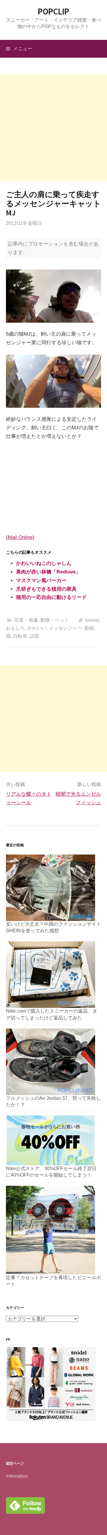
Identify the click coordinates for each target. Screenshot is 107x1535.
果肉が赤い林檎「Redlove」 (48, 572)
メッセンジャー (65, 628)
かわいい (36, 628)
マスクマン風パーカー (41, 580)
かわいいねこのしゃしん (44, 563)
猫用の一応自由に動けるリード (51, 597)
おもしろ (15, 628)
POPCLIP (53, 11)
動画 (89, 628)
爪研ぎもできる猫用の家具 (46, 589)
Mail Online (20, 537)
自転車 (20, 636)
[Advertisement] (53, 127)
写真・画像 (26, 620)
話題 (34, 636)
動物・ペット (54, 620)
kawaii (92, 620)
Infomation (17, 1476)
